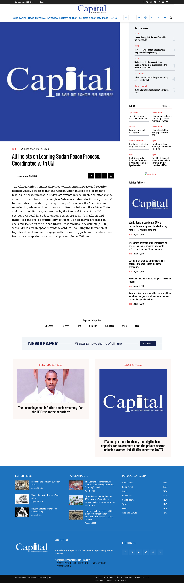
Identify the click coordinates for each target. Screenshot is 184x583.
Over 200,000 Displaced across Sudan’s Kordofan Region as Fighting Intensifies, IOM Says (161, 162)
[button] (170, 17)
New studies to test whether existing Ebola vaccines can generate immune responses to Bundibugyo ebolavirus (150, 296)
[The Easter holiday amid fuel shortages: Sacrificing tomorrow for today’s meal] (76, 485)
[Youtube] (167, 2)
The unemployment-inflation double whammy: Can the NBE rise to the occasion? (50, 410)
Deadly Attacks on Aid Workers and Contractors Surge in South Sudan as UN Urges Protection (138, 162)
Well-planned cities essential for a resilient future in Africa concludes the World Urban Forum (151, 65)
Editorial (132, 127)
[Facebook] (143, 2)
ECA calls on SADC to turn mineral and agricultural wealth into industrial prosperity (147, 264)
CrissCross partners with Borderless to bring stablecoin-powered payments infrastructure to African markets (148, 246)
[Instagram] (147, 2)
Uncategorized (141, 86)
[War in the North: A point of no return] (22, 499)
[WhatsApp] (111, 175)
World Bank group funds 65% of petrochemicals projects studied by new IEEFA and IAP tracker (148, 226)
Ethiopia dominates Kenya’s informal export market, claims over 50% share (162, 118)
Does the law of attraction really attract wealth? (138, 145)
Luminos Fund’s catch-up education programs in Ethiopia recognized (150, 51)
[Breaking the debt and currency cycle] (22, 485)
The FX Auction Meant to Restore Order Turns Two (138, 117)
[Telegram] (155, 2)
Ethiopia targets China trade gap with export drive (160, 132)
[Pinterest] (104, 175)
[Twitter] (163, 2)
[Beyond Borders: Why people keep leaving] (22, 512)
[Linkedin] (151, 2)
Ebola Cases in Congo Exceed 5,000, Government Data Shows (161, 146)
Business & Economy (136, 141)
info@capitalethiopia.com (78, 559)
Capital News (133, 113)
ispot (15, 149)
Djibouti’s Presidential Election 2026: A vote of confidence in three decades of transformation (100, 499)
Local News (139, 74)
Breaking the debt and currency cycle (137, 131)
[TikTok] (159, 2)
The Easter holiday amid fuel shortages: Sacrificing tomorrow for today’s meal (99, 485)
